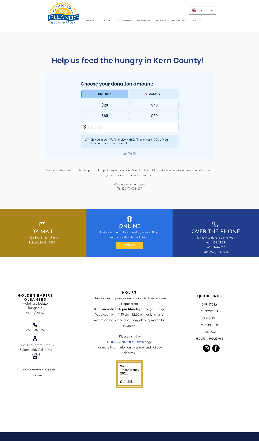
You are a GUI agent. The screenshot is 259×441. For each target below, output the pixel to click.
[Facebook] (216, 348)
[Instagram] (206, 348)
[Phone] (35, 324)
